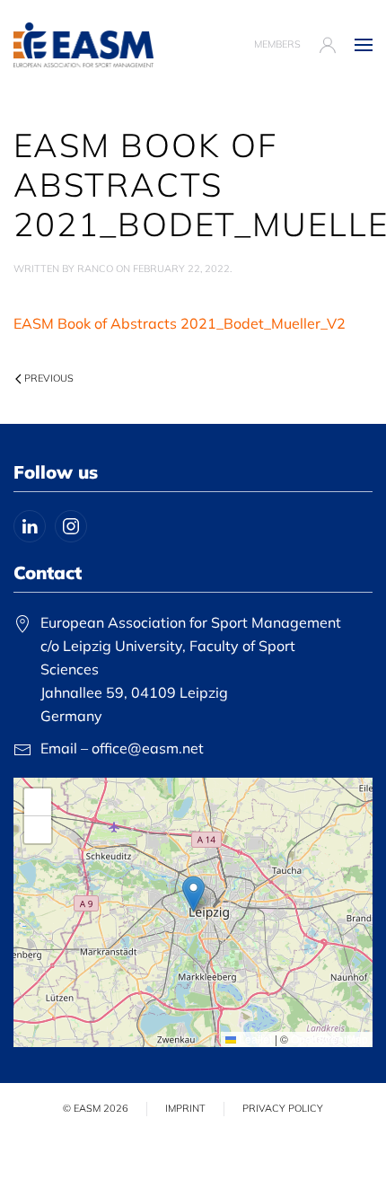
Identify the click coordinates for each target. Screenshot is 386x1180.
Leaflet (254, 1038)
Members (277, 44)
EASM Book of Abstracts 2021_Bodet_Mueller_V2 (179, 323)
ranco (95, 268)
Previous (49, 378)
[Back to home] (83, 45)
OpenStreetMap (329, 1038)
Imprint (185, 1108)
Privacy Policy (282, 1108)
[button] (364, 45)
